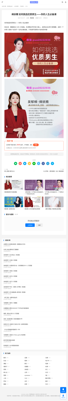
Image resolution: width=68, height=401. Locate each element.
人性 (6, 378)
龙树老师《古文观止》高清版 (12, 255)
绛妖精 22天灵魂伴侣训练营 (32, 209)
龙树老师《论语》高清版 (10, 260)
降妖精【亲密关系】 (10, 209)
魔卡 (47, 381)
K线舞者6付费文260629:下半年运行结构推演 (16, 308)
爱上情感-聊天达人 (9, 171)
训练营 (28, 369)
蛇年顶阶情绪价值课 (9, 340)
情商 (27, 360)
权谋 (47, 366)
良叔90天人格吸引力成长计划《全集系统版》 (16, 324)
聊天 (6, 357)
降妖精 (22, 6)
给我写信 (37, 394)
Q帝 (27, 381)
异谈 (6, 381)
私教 (47, 363)
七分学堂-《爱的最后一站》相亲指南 (53, 171)
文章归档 (42, 394)
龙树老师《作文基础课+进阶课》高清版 (14, 292)
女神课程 (16, 6)
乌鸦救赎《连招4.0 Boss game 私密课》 (15, 335)
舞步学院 (49, 378)
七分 (27, 378)
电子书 (48, 360)
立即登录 (30, 225)
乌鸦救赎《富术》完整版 (10, 303)
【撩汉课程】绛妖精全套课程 (53, 209)
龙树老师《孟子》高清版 (10, 281)
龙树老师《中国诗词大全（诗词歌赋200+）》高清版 (18, 265)
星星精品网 (34, 2)
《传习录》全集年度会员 (10, 297)
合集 (27, 357)
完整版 (28, 366)
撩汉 (27, 363)
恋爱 (27, 384)
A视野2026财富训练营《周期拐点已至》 (15, 244)
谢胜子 (7, 366)
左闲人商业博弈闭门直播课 (11, 249)
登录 (36, 145)
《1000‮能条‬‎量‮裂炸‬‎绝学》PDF (12, 329)
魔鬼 (6, 384)
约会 (6, 360)
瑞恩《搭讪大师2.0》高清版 (11, 313)
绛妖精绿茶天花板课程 (10, 192)
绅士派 (7, 372)
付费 (47, 357)
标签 (45, 394)
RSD (47, 384)
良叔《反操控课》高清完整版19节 (13, 319)
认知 (27, 372)
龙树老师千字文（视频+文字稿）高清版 (14, 287)
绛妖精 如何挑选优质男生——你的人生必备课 (34, 14)
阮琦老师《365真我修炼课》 (12, 345)
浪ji (47, 375)
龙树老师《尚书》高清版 (10, 276)
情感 (6, 375)
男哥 (6, 369)
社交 (47, 372)
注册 (39, 225)
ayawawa (28, 375)
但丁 (47, 369)
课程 (6, 363)
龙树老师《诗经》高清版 (10, 271)
